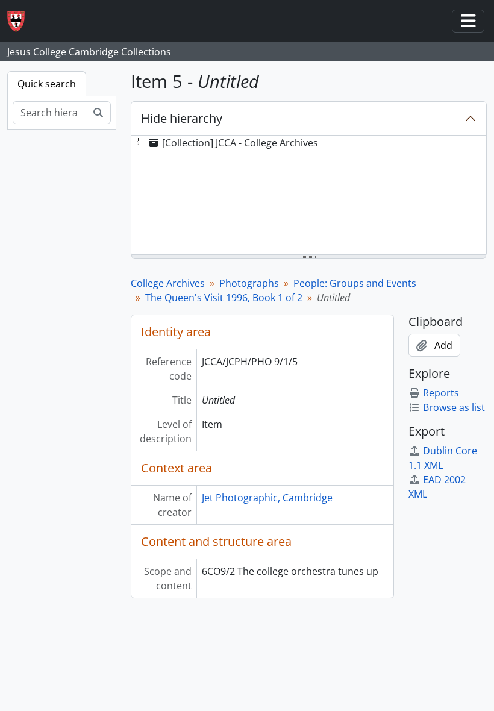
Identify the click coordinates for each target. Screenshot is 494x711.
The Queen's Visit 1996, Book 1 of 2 (223, 297)
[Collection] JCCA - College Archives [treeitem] (240, 142)
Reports (441, 392)
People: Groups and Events (354, 283)
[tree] (308, 196)
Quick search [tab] (46, 83)
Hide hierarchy (181, 118)
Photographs (249, 283)
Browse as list (454, 407)
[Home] (20, 21)
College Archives (168, 283)
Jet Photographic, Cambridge (267, 497)
